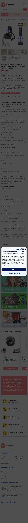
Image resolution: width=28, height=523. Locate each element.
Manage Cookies (14, 273)
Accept (14, 269)
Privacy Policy (7, 265)
